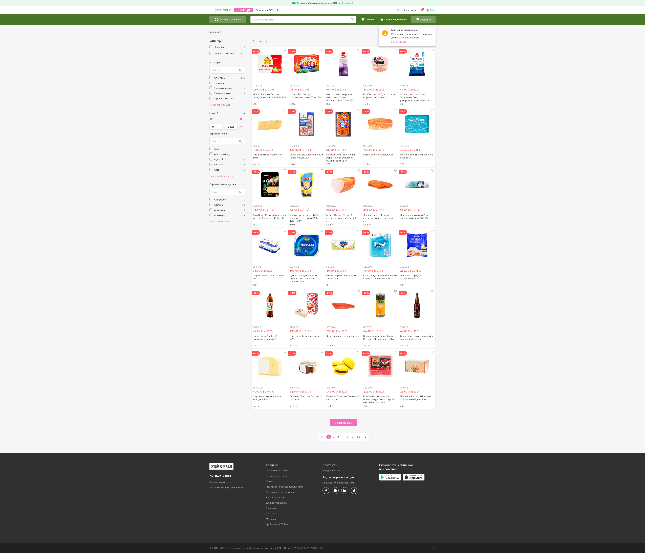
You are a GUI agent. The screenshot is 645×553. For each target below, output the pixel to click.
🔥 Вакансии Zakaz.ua (279, 524)
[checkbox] (210, 46)
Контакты (271, 513)
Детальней (347, 3)
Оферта (270, 481)
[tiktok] (354, 490)
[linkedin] (344, 490)
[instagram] (335, 490)
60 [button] (358, 436)
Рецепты (271, 508)
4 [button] (342, 436)
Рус (279, 10)
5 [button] (347, 436)
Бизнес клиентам (275, 497)
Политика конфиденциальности (284, 486)
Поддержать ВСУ (264, 10)
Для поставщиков (276, 502)
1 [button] (328, 436)
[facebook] (325, 490)
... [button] (355, 436)
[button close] (434, 3)
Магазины (271, 518)
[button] (407, 10)
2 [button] (333, 436)
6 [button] (352, 436)
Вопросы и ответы (220, 481)
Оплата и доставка (277, 470)
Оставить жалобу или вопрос (226, 487)
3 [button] (338, 436)
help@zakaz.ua (331, 470)
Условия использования (280, 492)
